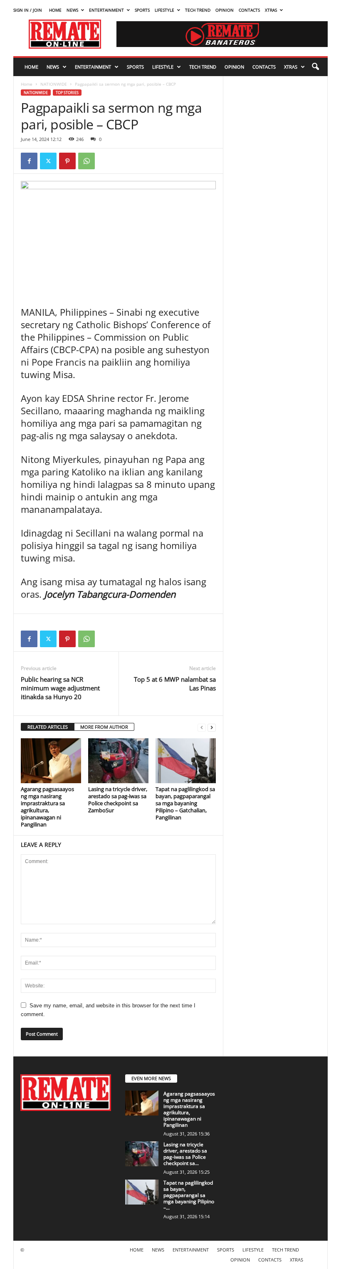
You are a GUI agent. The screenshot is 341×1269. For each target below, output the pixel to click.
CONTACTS (249, 10)
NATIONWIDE (53, 84)
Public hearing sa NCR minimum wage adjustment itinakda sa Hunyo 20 (60, 688)
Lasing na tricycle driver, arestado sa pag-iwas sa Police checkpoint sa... (185, 1154)
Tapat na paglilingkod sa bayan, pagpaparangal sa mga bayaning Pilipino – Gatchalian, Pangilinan (185, 803)
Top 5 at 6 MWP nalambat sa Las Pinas (175, 683)
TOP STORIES (67, 92)
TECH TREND (197, 10)
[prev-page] (202, 727)
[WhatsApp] (86, 161)
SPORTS (142, 10)
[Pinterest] (67, 161)
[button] (315, 67)
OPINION (224, 10)
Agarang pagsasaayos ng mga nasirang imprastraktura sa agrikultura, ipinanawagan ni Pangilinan (47, 806)
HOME (55, 10)
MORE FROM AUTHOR (104, 727)
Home (26, 84)
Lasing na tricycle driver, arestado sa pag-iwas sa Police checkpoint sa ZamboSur (117, 799)
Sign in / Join (27, 10)
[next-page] (212, 727)
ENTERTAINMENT (106, 10)
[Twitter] (48, 161)
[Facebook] (29, 161)
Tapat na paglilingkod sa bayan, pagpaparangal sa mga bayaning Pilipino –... (188, 1195)
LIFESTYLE (164, 10)
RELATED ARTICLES (47, 727)
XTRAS (271, 10)
